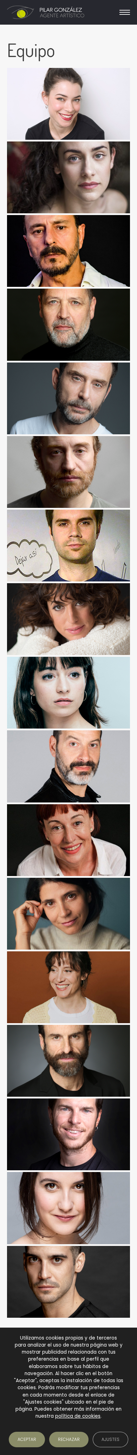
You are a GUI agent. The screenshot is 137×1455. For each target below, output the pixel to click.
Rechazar (69, 1439)
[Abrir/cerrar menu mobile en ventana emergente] (124, 12)
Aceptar (27, 1439)
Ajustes (110, 1439)
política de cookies (77, 1416)
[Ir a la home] (45, 12)
